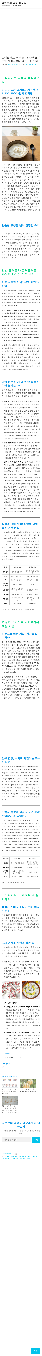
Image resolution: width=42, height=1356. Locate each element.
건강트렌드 (14, 1156)
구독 (36, 1140)
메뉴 (38, 4)
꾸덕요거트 (15, 1159)
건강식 (7, 1156)
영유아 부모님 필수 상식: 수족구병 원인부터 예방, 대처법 (9, 1091)
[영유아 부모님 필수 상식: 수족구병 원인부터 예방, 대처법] (10, 1083)
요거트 (28, 1159)
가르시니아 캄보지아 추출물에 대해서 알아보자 (28, 1090)
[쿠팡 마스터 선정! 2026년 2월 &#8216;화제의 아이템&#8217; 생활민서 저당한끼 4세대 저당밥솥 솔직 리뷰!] (10, 1100)
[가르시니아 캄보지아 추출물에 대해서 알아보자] (28, 1083)
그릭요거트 (22, 1156)
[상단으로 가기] (21, 1343)
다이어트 (22, 1159)
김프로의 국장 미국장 (14, 3)
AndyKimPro (31, 65)
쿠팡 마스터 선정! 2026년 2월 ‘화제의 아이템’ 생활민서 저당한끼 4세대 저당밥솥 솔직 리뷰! (9, 1109)
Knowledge (6, 1154)
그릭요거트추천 (32, 1156)
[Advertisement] (21, 33)
